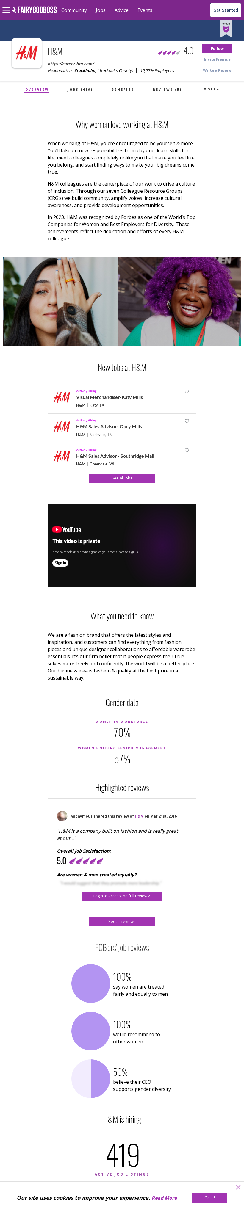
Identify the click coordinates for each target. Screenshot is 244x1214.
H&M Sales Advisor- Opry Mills (109, 426)
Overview (37, 89)
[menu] (7, 5)
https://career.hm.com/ (71, 63)
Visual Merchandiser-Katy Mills (109, 397)
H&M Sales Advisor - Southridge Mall (115, 456)
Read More (164, 1198)
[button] (217, 48)
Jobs (101, 10)
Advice (122, 10)
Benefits (123, 89)
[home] (34, 13)
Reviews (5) (167, 89)
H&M (80, 405)
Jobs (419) (80, 89)
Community (74, 10)
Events (144, 10)
